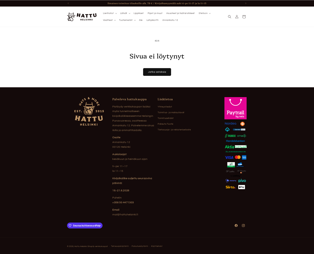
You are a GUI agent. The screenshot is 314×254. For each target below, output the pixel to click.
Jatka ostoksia (157, 72)
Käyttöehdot (157, 246)
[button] (109, 13)
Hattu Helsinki (80, 246)
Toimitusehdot (166, 118)
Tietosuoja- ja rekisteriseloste (174, 130)
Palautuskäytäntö (140, 246)
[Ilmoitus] (245, 3)
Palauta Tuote (165, 124)
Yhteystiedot (165, 107)
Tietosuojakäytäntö (120, 246)
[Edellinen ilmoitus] (68, 3)
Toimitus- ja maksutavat (171, 112)
